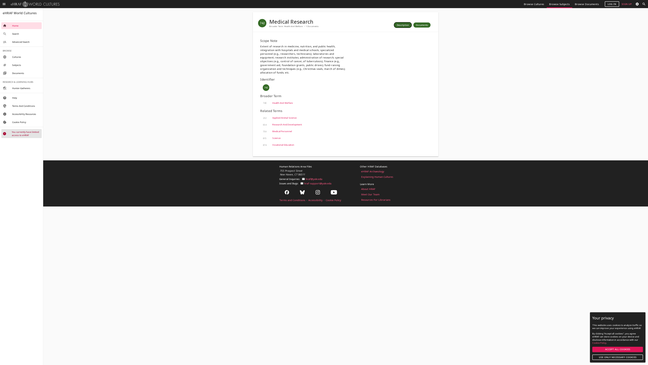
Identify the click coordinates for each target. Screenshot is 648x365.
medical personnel (277, 131)
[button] (403, 25)
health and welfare (278, 103)
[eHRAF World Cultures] (33, 4)
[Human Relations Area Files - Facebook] (287, 192)
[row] (403, 25)
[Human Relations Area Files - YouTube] (334, 192)
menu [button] (4, 4)
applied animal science (280, 117)
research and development (282, 124)
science (272, 138)
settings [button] (637, 4)
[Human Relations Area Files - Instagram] (318, 192)
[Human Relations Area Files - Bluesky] (302, 192)
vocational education (278, 145)
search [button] (644, 4)
